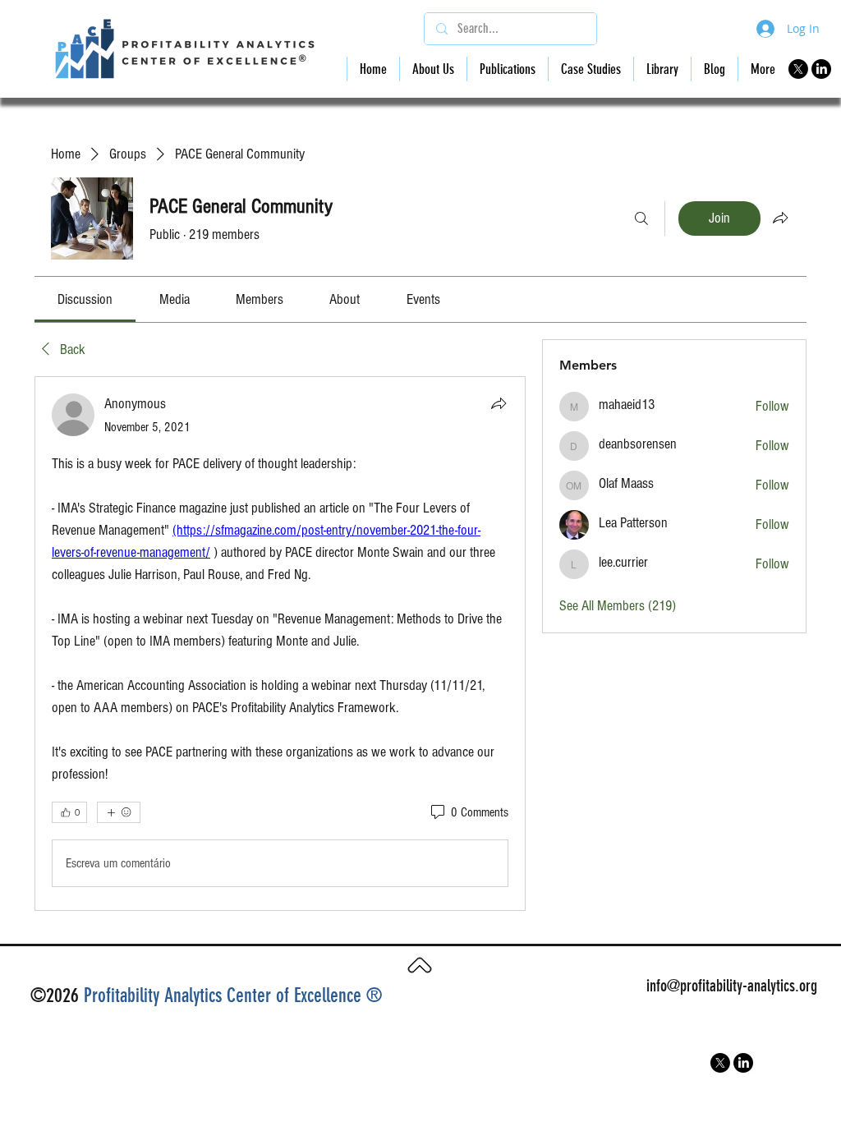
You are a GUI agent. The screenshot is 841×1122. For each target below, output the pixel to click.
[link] (85, 299)
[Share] (498, 403)
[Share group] (780, 218)
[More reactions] (118, 812)
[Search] (641, 218)
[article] (280, 643)
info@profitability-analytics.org (731, 986)
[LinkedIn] (821, 69)
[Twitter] (798, 69)
